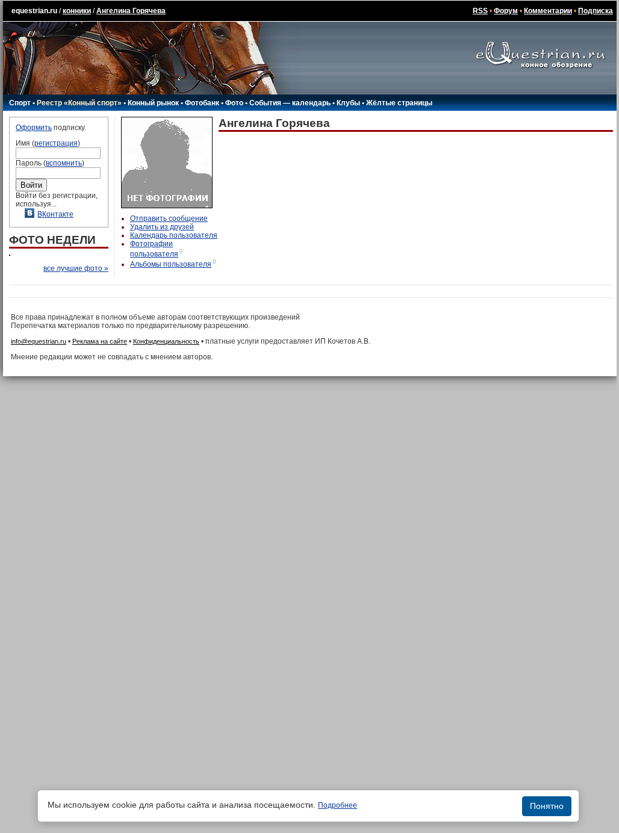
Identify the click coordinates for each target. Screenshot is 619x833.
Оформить (34, 127)
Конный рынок (153, 103)
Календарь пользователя (173, 235)
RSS (480, 11)
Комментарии (548, 11)
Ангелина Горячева (131, 11)
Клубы (348, 103)
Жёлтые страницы (399, 103)
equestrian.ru (34, 11)
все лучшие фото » (75, 268)
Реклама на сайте (99, 341)
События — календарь (290, 103)
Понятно (547, 806)
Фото (234, 103)
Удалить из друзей (162, 227)
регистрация (56, 143)
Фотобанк (202, 103)
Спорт (20, 103)
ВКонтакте (55, 214)
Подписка (595, 11)
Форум (506, 11)
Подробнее (337, 805)
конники (77, 11)
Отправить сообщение (169, 218)
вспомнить (64, 163)
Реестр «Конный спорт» (79, 103)
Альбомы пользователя (170, 264)
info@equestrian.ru (38, 341)
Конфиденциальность (166, 341)
